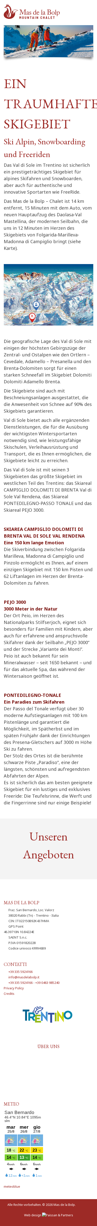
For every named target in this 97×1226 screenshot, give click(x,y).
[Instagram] (55, 1037)
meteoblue (12, 1186)
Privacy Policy (14, 988)
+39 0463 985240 (47, 982)
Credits (9, 993)
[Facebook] (42, 1037)
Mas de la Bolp (64, 1205)
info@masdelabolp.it (23, 977)
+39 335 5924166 (20, 971)
